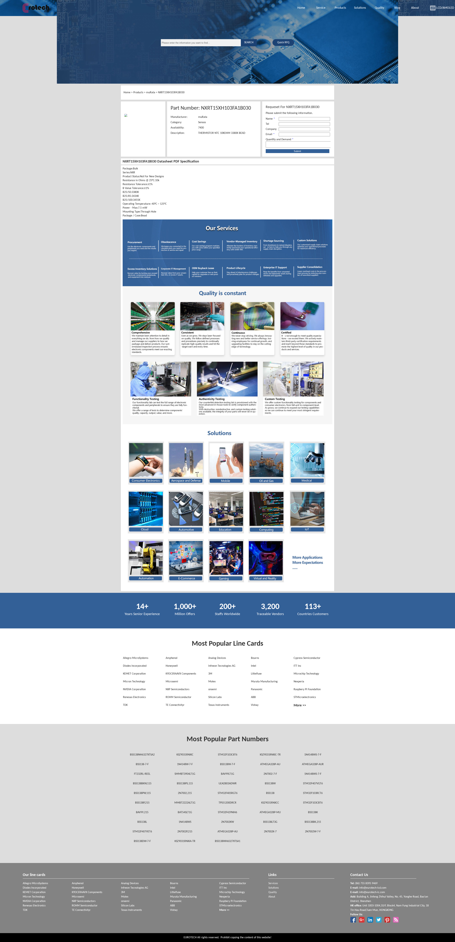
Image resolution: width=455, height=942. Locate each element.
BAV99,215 (142, 812)
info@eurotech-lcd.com (372, 887)
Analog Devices (217, 658)
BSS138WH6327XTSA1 (227, 841)
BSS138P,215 (142, 802)
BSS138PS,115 (185, 783)
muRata (150, 92)
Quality (379, 8)
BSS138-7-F (142, 764)
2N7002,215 (185, 793)
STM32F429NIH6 (227, 812)
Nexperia (299, 681)
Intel (253, 666)
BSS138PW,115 (142, 793)
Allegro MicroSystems (135, 658)
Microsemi (172, 681)
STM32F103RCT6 (313, 793)
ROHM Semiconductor (178, 697)
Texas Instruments (218, 705)
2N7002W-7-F (313, 831)
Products (340, 8)
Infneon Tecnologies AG (221, 666)
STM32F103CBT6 (313, 802)
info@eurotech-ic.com (372, 892)
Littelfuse (256, 673)
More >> (300, 705)
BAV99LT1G (227, 774)
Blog (397, 8)
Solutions (360, 8)
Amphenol (171, 658)
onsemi (212, 689)
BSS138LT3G (270, 822)
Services (273, 883)
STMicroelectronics (305, 697)
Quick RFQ (283, 42)
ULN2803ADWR (228, 783)
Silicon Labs (215, 697)
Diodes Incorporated (134, 666)
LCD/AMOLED (440, 8)
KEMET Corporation (134, 673)
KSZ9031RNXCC (270, 802)
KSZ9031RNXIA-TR (185, 841)
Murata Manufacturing (264, 681)
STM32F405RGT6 (227, 793)
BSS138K (313, 812)
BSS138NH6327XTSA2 (142, 754)
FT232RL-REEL (142, 774)
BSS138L (142, 822)
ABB (253, 697)
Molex (212, 681)
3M (210, 673)
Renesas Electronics (134, 697)
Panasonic (257, 689)
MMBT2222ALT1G (184, 802)
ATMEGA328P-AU (270, 764)
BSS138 (270, 793)
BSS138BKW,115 (142, 783)
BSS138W (270, 783)
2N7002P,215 (184, 831)
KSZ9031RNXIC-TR (270, 754)
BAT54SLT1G (185, 812)
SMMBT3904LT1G (185, 774)
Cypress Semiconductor (307, 658)
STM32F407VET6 (142, 831)
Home (301, 8)
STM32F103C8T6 (227, 754)
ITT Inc (297, 666)
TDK (125, 705)
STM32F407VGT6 (313, 783)
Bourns (255, 658)
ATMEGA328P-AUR (313, 764)
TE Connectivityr (175, 705)
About (415, 8)
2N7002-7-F (270, 774)
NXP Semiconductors (177, 689)
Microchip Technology (306, 673)
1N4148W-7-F (185, 764)
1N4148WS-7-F (312, 754)
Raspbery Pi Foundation (307, 689)
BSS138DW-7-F (142, 841)
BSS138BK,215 (313, 822)
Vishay (254, 705)
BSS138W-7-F (227, 764)
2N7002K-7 (270, 831)
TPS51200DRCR (227, 802)
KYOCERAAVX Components (181, 673)
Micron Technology (134, 681)
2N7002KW (227, 822)
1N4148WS (185, 822)
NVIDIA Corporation (134, 689)
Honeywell (172, 666)
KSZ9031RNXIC (184, 754)
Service (320, 8)
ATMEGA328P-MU (270, 812)
